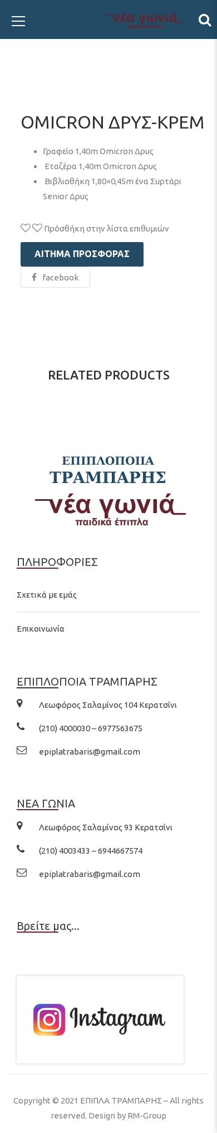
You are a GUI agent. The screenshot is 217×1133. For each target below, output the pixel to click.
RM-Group (146, 1115)
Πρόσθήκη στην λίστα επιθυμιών (105, 228)
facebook (60, 277)
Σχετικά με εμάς (47, 594)
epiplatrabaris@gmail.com (89, 751)
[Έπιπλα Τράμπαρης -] (108, 19)
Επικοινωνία (41, 628)
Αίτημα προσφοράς (82, 254)
